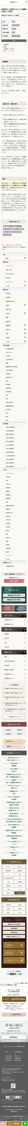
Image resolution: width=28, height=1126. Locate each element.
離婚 (13, 21)
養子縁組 (8, 409)
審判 (7, 416)
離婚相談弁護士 (14, 1111)
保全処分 (8, 356)
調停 (13, 32)
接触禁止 (8, 509)
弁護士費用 (14, 928)
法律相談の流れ (18, 1053)
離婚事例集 (18, 1058)
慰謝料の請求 (14, 232)
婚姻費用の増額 (10, 301)
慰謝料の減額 (7, 232)
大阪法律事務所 (10, 459)
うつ (8, 874)
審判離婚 (8, 734)
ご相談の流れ (14, 932)
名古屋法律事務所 (10, 456)
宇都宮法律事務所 (10, 427)
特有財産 (8, 523)
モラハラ (17, 229)
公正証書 (8, 293)
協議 (7, 363)
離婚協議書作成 (10, 406)
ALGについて (18, 1056)
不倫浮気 (8, 477)
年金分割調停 (9, 370)
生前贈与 (8, 527)
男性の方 (20, 867)
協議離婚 (8, 730)
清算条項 (8, 520)
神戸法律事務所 (10, 441)
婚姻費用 (8, 325)
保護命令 (8, 491)
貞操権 (7, 313)
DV (12, 229)
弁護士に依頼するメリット (14, 936)
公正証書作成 (9, 359)
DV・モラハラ (15, 25)
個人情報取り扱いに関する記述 (7, 1080)
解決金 (7, 530)
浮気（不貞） (9, 615)
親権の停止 (9, 309)
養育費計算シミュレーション (14, 741)
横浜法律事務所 (10, 452)
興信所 (7, 552)
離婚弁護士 (14, 595)
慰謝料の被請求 (10, 505)
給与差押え (9, 391)
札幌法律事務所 (10, 434)
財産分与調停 (9, 402)
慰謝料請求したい (9, 620)
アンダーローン (10, 473)
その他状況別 (19, 893)
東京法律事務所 (10, 438)
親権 (7, 333)
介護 (7, 480)
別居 (5, 642)
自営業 (8, 912)
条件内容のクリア (13, 577)
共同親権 (6, 665)
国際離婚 (8, 495)
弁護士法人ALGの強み (14, 924)
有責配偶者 (19, 870)
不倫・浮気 (9, 269)
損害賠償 (8, 548)
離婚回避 (8, 321)
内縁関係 (8, 297)
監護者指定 (9, 388)
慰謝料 (13, 29)
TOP (7, 1052)
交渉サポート (9, 352)
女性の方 (8, 867)
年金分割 (6, 647)
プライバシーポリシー (6, 1077)
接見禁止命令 (9, 377)
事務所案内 (14, 1037)
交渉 (7, 420)
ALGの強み (9, 1056)
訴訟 (7, 395)
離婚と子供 (8, 652)
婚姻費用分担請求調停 (11, 366)
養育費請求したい (9, 674)
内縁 (8, 889)
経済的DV (8, 278)
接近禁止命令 (9, 512)
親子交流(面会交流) (9, 661)
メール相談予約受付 (15, 1014)
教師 (8, 908)
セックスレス (9, 265)
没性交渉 (8, 516)
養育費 (7, 337)
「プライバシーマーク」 (18, 1092)
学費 (7, 502)
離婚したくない (17, 226)
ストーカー (9, 555)
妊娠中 (8, 893)
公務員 (19, 905)
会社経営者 (8, 905)
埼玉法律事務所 (15, 36)
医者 (20, 912)
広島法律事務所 (10, 431)
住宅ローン (9, 484)
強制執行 (8, 374)
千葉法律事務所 (10, 448)
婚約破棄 (8, 885)
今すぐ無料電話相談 (15, 999)
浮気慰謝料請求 (10, 566)
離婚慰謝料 (8, 870)
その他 (7, 286)
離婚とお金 (8, 629)
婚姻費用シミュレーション (14, 746)
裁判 (7, 413)
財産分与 (8, 329)
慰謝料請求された (9, 624)
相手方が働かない (10, 274)
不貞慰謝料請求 (10, 349)
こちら (21, 1008)
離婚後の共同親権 (9, 669)
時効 (7, 381)
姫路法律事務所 (10, 463)
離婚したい (9, 226)
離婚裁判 (19, 734)
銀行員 (19, 908)
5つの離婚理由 (14, 717)
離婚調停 (19, 730)
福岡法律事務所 (10, 466)
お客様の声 (9, 1060)
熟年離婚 (8, 384)
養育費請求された (9, 678)
